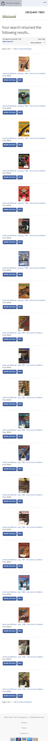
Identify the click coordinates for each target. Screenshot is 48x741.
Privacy (24, 722)
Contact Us (24, 733)
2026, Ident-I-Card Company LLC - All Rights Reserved (24, 717)
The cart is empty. (13, 3)
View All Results (26, 49)
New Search (8, 41)
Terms (24, 728)
